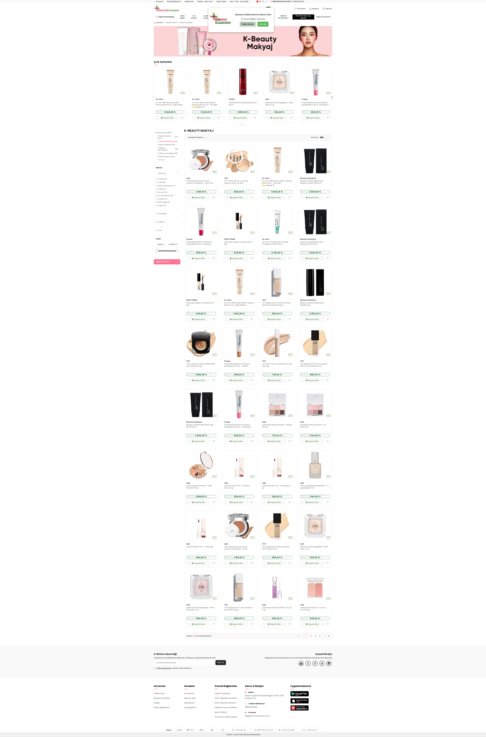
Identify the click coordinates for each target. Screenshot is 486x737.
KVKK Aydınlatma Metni (225, 703)
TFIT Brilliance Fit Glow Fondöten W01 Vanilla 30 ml (275, 548)
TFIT (226, 178)
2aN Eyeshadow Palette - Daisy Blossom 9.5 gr (199, 487)
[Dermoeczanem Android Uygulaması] (303, 693)
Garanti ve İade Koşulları (226, 717)
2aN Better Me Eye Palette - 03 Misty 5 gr (313, 426)
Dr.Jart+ (160, 99)
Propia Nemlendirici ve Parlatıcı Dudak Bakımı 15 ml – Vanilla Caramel (237, 365)
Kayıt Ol (220, 662)
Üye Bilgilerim (190, 707)
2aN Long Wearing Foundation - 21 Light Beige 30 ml (314, 487)
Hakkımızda (189, 1)
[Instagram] (328, 665)
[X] (308, 665)
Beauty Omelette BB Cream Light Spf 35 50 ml (200, 426)
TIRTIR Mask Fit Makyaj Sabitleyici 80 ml (243, 104)
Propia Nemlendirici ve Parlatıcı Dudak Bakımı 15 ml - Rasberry (199, 243)
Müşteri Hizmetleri (162, 698)
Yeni (160, 230)
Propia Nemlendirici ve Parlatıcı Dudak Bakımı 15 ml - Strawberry (315, 104)
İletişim (157, 703)
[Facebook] (315, 665)
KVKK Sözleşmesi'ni (164, 668)
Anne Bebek (182, 17)
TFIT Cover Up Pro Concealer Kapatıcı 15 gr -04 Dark (236, 182)
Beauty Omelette (308, 178)
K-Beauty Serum (166, 157)
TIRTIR (231, 99)
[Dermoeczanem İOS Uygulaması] (303, 700)
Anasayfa (159, 1)
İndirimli (161, 222)
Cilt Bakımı (194, 17)
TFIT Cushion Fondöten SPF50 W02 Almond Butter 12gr (200, 365)
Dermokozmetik (323, 17)
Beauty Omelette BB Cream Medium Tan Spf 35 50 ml (311, 182)
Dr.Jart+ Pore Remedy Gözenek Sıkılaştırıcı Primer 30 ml (275, 243)
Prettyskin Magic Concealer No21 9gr (200, 304)
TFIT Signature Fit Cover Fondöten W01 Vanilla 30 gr (238, 609)
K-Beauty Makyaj (167, 141)
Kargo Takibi (221, 1)
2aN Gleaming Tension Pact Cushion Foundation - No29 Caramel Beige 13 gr (235, 548)
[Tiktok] (322, 665)
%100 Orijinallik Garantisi (226, 698)
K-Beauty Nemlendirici (168, 149)
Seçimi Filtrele (162, 261)
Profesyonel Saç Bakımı (303, 17)
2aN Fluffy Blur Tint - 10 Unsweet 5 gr (276, 487)
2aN (267, 99)
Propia (305, 99)
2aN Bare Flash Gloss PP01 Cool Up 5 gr (276, 609)
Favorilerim (189, 693)
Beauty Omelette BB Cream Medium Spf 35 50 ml (311, 243)
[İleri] (324, 635)
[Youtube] (301, 665)
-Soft (228, 734)
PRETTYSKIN (229, 239)
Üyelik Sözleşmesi (222, 693)
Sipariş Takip (190, 698)
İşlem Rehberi (221, 712)
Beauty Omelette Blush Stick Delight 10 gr (312, 304)
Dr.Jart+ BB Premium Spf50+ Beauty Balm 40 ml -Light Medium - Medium (170, 104)
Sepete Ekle (168, 118)
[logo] (166, 9)
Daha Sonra (248, 24)
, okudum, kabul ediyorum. (174, 668)
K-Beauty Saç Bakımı (168, 153)
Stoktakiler (162, 214)
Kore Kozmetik (171, 23)
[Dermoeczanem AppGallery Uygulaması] (303, 708)
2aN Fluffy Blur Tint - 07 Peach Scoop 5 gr (236, 487)
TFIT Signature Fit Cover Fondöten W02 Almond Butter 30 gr (276, 304)
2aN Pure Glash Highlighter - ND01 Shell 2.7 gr (279, 104)
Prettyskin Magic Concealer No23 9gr (238, 243)
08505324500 (251, 707)
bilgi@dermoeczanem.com (257, 716)
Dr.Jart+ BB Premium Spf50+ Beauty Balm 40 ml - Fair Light (204, 104)
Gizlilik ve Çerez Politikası (226, 707)
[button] (241, 124)
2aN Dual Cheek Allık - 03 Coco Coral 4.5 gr (313, 609)
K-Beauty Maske (166, 145)
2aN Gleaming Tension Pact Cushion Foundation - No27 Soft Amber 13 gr (199, 182)
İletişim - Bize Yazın (205, 1)
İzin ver (263, 24)
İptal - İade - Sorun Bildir (239, 1)
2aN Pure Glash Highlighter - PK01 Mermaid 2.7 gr (200, 609)
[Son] (328, 635)
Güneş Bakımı (206, 17)
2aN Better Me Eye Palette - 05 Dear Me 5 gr (277, 426)
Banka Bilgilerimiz (174, 1)
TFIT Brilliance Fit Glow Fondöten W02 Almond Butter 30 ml (313, 365)
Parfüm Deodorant (283, 17)
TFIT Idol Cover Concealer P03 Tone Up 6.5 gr (277, 365)
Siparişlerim (189, 703)
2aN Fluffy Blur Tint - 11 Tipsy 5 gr (199, 547)
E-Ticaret (235, 734)
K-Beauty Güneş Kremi (168, 137)
